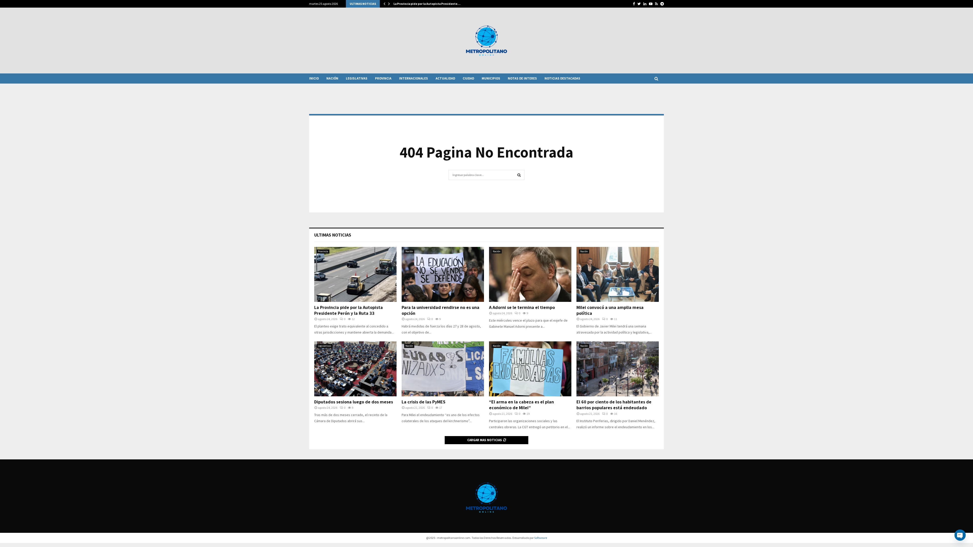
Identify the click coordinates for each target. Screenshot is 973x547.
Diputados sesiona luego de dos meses (353, 402)
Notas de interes (522, 78)
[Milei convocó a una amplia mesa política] (617, 274)
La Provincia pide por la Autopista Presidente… (427, 4)
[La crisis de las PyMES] (443, 368)
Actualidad (445, 78)
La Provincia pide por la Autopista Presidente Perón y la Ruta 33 (348, 310)
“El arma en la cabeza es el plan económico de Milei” (521, 405)
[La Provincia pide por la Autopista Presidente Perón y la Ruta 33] (355, 274)
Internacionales (413, 78)
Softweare (540, 538)
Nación (332, 78)
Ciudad (468, 78)
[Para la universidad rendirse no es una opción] (443, 274)
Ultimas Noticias (332, 235)
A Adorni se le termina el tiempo (522, 307)
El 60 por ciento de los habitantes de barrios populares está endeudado (613, 405)
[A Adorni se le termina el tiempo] (530, 274)
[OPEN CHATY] (960, 535)
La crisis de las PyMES (423, 402)
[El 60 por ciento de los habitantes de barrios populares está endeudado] (617, 368)
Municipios (491, 78)
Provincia (383, 78)
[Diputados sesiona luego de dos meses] (355, 368)
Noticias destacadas (562, 78)
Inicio (314, 78)
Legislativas (356, 78)
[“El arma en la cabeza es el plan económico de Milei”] (530, 368)
